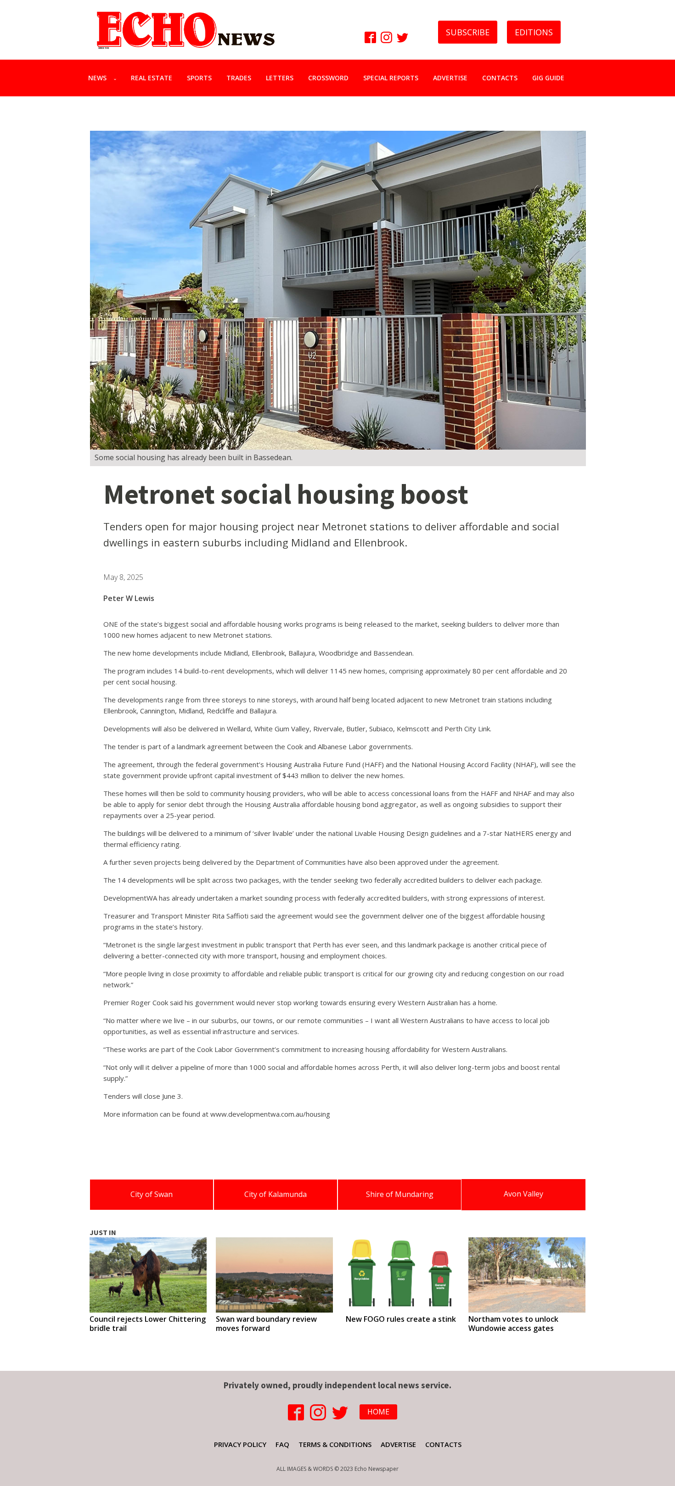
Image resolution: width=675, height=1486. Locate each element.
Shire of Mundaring (399, 1194)
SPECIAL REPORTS (390, 77)
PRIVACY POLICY (240, 1444)
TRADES (238, 77)
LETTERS (279, 77)
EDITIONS (534, 32)
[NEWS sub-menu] (117, 78)
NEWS (97, 77)
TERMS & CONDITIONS (334, 1444)
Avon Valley (523, 1194)
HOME (378, 1412)
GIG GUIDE (548, 77)
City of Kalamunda (275, 1194)
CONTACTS (500, 77)
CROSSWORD (328, 77)
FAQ (282, 1444)
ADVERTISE (450, 77)
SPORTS (199, 77)
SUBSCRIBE (467, 32)
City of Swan (151, 1194)
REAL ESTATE (151, 77)
